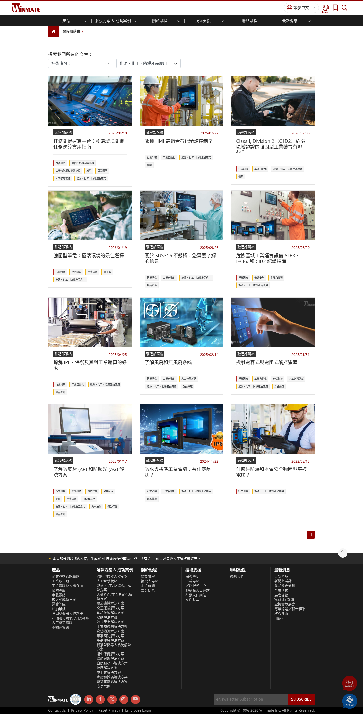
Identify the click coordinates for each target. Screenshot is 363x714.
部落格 (279, 618)
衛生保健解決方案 (110, 654)
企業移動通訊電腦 (66, 576)
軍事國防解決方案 (110, 636)
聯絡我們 (237, 576)
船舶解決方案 (107, 617)
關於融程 (148, 576)
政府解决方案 (107, 667)
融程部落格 (71, 31)
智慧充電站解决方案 (112, 681)
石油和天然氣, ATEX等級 (70, 618)
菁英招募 (148, 590)
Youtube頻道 (284, 599)
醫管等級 (59, 604)
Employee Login (138, 710)
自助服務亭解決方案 (112, 663)
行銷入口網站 (195, 595)
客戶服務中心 (195, 585)
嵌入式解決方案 (64, 599)
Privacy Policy (82, 710)
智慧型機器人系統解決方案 (114, 647)
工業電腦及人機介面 (67, 585)
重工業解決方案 (109, 672)
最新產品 (281, 576)
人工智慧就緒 (107, 581)
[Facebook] (100, 699)
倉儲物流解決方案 (110, 631)
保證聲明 (192, 576)
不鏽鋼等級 (60, 627)
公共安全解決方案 (110, 622)
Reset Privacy (109, 710)
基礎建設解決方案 (110, 640)
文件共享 (192, 599)
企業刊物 (281, 590)
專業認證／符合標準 (289, 609)
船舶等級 (59, 609)
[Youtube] (135, 699)
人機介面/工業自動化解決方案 (114, 596)
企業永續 (148, 585)
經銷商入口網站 (197, 590)
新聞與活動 (283, 581)
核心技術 (281, 613)
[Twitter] (112, 699)
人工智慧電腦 (62, 622)
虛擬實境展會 (284, 604)
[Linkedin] (89, 699)
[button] (349, 684)
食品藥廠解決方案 (110, 612)
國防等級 (59, 590)
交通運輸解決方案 (110, 608)
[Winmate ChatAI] (349, 700)
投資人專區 (149, 581)
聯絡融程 (249, 20)
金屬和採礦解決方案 (112, 677)
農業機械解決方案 (110, 603)
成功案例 (103, 686)
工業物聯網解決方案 (112, 626)
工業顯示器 (60, 581)
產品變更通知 (284, 585)
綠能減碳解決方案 (110, 658)
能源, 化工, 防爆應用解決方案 (114, 587)
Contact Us (57, 710)
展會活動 (281, 595)
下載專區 (192, 581)
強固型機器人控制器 (67, 613)
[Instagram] (124, 699)
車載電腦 (59, 595)
